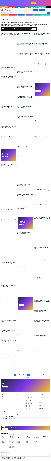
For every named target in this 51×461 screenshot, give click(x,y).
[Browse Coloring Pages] (49, 15)
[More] (48, 7)
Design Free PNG (11, 448)
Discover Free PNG (3, 440)
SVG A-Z (27, 441)
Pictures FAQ (36, 440)
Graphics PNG (41, 396)
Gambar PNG (41, 394)
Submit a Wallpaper (45, 438)
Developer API (45, 440)
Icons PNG (40, 403)
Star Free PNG (11, 440)
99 (25, 374)
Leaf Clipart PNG (28, 402)
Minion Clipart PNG (29, 400)
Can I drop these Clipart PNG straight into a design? (10, 414)
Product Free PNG (11, 447)
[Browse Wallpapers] (8, 15)
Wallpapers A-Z (28, 437)
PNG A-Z (27, 442)
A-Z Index (2, 437)
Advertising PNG (41, 402)
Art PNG (2, 394)
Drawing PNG (15, 394)
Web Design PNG (41, 405)
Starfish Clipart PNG (29, 399)
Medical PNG (41, 408)
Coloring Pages (41, 7)
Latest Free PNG (3, 441)
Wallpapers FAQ (36, 437)
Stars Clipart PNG (29, 394)
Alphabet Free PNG (12, 438)
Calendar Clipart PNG (29, 396)
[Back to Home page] (7, 10)
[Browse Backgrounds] (16, 15)
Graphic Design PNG (42, 400)
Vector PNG (40, 399)
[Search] (48, 13)
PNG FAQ (35, 442)
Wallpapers (3, 7)
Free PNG (33, 7)
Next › (28, 374)
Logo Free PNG (11, 441)
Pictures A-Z (28, 440)
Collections (19, 10)
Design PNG (2, 396)
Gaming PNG (28, 406)
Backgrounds (12, 7)
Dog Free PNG (11, 443)
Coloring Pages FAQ (37, 443)
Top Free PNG (3, 442)
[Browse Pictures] (24, 15)
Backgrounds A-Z (28, 438)
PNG (3, 19)
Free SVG (26, 7)
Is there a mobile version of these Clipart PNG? (9, 418)
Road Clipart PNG (29, 397)
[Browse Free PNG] (41, 15)
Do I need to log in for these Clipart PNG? (8, 420)
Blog (43, 437)
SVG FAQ (35, 441)
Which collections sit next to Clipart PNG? (8, 416)
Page (44, 374)
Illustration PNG (28, 408)
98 (23, 374)
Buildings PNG (41, 406)
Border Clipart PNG (29, 405)
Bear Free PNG (11, 442)
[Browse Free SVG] (33, 15)
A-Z (15, 10)
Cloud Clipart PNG (29, 403)
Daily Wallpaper (3, 443)
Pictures (19, 7)
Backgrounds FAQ (36, 438)
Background (11, 437)
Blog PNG (40, 397)
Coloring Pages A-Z (29, 443)
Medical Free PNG (11, 446)
